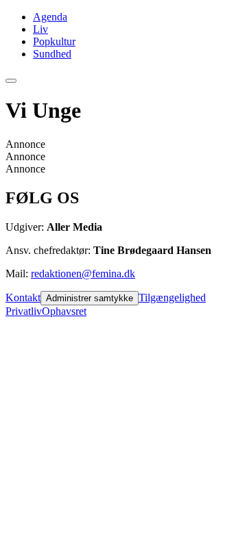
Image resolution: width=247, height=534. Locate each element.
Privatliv (23, 311)
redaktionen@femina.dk (83, 273)
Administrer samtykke (89, 298)
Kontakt (22, 297)
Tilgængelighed (172, 297)
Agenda (50, 17)
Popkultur (54, 41)
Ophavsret (64, 311)
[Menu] (10, 81)
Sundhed (52, 54)
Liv (40, 29)
